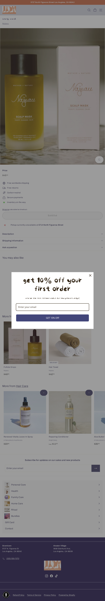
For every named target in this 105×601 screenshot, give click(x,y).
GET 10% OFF (52, 317)
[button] (6, 594)
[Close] (90, 275)
